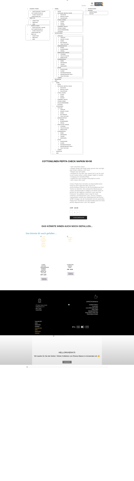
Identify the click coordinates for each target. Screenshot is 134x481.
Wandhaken (63, 66)
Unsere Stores (34, 8)
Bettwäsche (63, 42)
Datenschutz (38, 324)
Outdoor (60, 31)
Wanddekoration (62, 45)
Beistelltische (64, 16)
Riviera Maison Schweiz (92, 314)
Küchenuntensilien (65, 72)
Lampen (60, 77)
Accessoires (59, 33)
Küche (59, 67)
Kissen (62, 40)
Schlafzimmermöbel (63, 29)
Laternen (63, 54)
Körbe (62, 61)
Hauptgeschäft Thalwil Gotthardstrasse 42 (38, 12)
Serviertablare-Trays (66, 74)
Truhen (62, 64)
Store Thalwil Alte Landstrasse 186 (37, 15)
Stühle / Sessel (62, 19)
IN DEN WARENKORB (78, 217)
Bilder (62, 47)
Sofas (59, 11)
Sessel (62, 23)
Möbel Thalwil (95, 309)
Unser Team (35, 20)
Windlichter (63, 57)
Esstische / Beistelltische (65, 13)
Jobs (33, 24)
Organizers (63, 62)
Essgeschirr (63, 69)
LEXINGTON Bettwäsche (92, 301)
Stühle (62, 21)
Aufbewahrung (62, 59)
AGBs (36, 323)
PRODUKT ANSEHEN (44, 279)
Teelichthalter (64, 56)
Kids (56, 81)
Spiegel (62, 51)
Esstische (63, 14)
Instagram (37, 326)
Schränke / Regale (63, 26)
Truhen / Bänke (62, 28)
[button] (84, 3)
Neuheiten (58, 79)
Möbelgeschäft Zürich (93, 310)
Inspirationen (92, 8)
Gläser (62, 71)
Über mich (35, 22)
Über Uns (32, 18)
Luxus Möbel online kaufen (92, 307)
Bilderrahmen (64, 49)
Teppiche (62, 37)
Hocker (62, 24)
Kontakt (90, 10)
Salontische (63, 18)
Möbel (57, 8)
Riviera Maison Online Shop (91, 312)
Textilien (60, 35)
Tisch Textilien (64, 44)
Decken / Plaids (64, 39)
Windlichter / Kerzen (63, 52)
